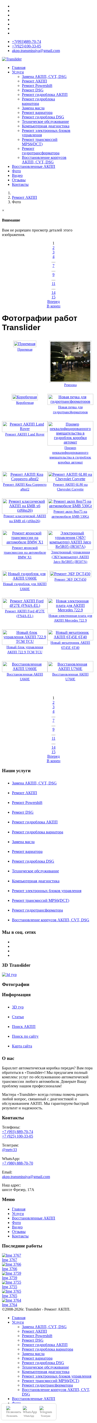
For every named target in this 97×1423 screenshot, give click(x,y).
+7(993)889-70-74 (26, 41)
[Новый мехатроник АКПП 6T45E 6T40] (70, 638)
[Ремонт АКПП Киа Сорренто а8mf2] (25, 480)
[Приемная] (24, 345)
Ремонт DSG (33, 90)
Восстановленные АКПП (33, 166)
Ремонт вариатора (37, 112)
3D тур (18, 1007)
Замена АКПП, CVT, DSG (44, 76)
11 (53, 283)
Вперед (53, 301)
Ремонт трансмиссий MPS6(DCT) (39, 141)
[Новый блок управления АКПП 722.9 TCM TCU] (25, 642)
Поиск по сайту (25, 1036)
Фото (16, 171)
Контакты (20, 184)
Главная (18, 67)
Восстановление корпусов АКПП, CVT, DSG (44, 159)
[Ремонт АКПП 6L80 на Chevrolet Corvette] (70, 480)
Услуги (18, 72)
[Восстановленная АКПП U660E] (25, 670)
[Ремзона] (70, 380)
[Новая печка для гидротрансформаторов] (70, 402)
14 (53, 292)
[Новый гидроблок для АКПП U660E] (25, 579)
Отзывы (19, 180)
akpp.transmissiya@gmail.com (36, 50)
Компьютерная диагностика (45, 126)
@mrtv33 (9, 1150)
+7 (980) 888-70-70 (17, 1163)
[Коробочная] (25, 398)
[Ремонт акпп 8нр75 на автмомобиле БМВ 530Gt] (70, 507)
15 (53, 297)
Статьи (18, 1017)
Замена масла (33, 108)
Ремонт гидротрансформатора (40, 150)
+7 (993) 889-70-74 (17, 1132)
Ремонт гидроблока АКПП (45, 94)
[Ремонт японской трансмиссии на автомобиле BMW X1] (25, 543)
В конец (53, 306)
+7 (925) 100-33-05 (17, 1136)
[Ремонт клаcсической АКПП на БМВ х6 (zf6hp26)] (25, 511)
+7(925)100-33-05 (26, 46)
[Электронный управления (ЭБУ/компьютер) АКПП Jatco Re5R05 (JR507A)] (70, 547)
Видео (17, 175)
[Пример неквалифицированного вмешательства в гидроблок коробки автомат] (70, 443)
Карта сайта (22, 1046)
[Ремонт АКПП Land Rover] (25, 430)
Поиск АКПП (24, 1026)
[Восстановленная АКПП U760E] (70, 670)
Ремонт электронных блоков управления (46, 891)
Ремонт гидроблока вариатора (38, 101)
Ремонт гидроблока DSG (43, 117)
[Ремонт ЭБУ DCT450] (70, 575)
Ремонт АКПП (34, 81)
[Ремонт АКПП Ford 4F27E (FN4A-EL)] (25, 606)
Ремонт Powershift (37, 85)
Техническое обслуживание (45, 121)
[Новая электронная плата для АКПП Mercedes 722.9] (70, 611)
